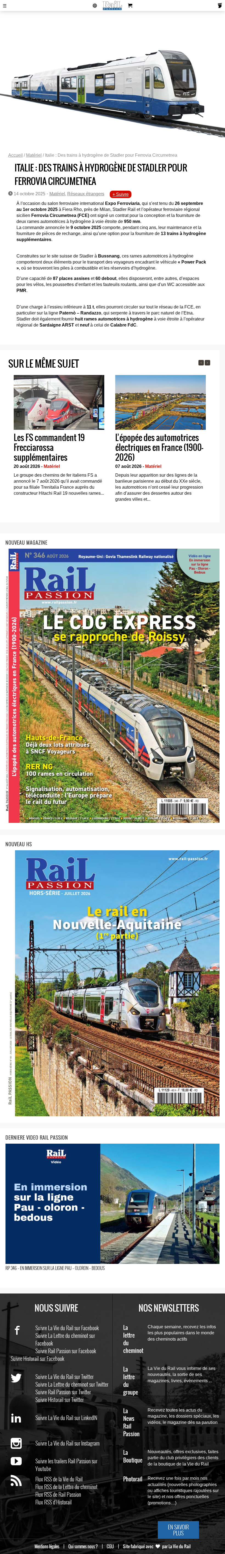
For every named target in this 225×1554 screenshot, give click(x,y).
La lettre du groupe (130, 1381)
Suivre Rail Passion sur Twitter (63, 1392)
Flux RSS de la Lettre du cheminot (66, 1487)
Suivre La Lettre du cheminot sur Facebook (65, 1339)
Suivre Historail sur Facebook (37, 1358)
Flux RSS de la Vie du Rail (59, 1479)
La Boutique (132, 1456)
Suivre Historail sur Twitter (59, 1399)
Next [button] (207, 362)
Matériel (34, 155)
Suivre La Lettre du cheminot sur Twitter (71, 1384)
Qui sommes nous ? (83, 1546)
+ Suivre (121, 194)
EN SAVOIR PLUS (178, 1530)
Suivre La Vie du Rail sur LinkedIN (66, 1417)
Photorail (132, 1479)
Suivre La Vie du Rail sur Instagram (67, 1443)
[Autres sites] (95, 5)
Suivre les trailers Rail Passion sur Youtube (66, 1465)
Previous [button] (201, 362)
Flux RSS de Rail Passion (58, 1494)
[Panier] (130, 5)
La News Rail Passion (131, 1422)
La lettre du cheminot (133, 1339)
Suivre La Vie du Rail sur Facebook (67, 1328)
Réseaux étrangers (85, 193)
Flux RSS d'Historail (53, 1502)
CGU (110, 1546)
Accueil (15, 155)
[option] (59, 437)
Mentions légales (47, 1546)
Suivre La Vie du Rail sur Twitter (64, 1376)
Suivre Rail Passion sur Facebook (65, 1351)
